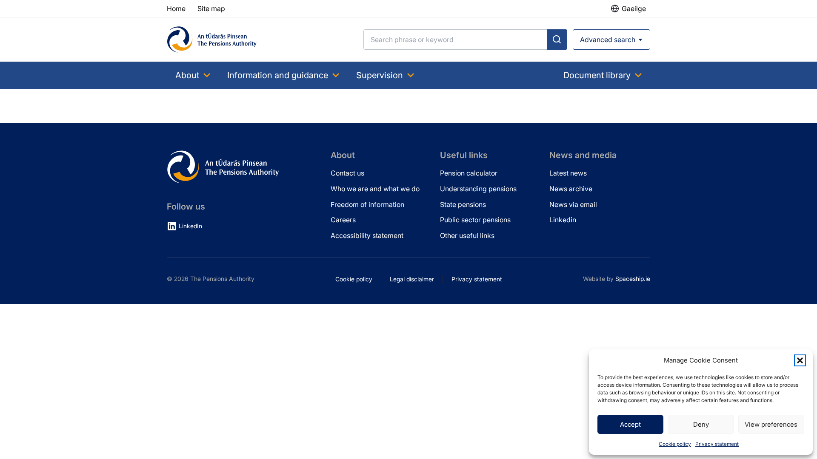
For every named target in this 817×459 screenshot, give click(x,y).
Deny (701, 424)
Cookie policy (675, 444)
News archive (570, 188)
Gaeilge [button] (634, 8)
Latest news (568, 173)
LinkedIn (190, 226)
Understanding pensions (478, 188)
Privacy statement (717, 444)
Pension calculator (468, 173)
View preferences (771, 424)
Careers (343, 219)
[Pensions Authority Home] (212, 39)
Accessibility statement (367, 235)
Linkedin (562, 219)
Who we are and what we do (375, 188)
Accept (630, 424)
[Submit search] (557, 39)
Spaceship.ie (632, 278)
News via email (573, 204)
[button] (800, 360)
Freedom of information (367, 204)
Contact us (347, 173)
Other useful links (467, 235)
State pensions (463, 204)
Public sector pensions (475, 219)
